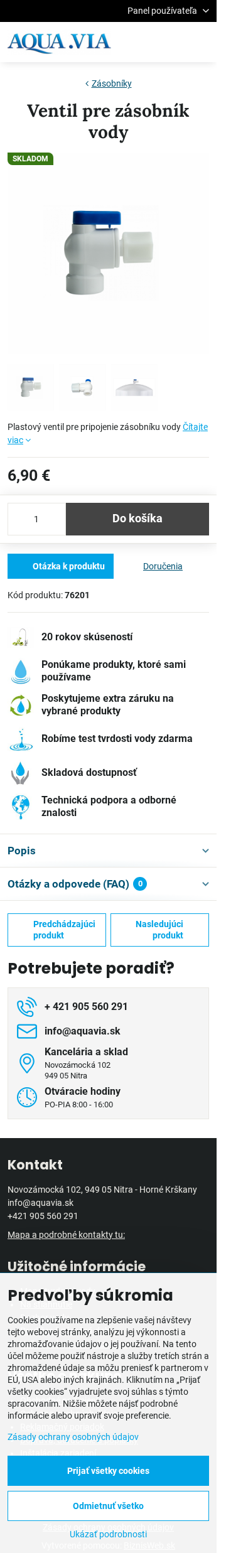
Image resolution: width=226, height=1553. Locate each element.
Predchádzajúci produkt (64, 929)
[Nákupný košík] (171, 42)
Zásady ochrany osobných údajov (73, 1437)
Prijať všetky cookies (108, 1471)
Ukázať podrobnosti (108, 1534)
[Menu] (201, 42)
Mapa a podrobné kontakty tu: (66, 1235)
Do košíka (137, 518)
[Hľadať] (141, 42)
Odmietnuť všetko (108, 1506)
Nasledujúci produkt (159, 929)
